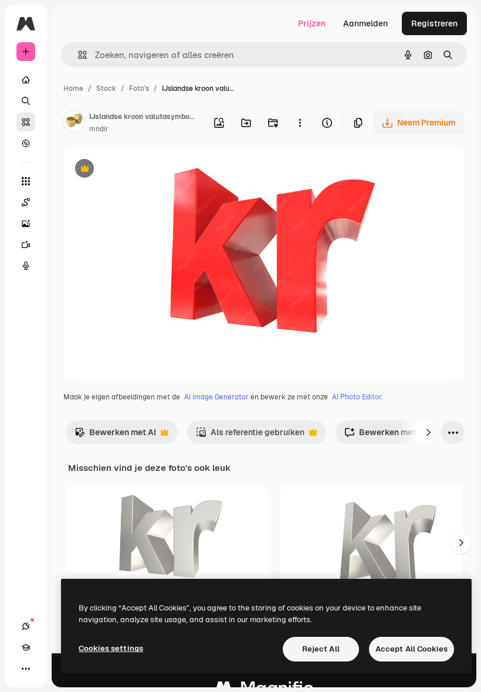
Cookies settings (111, 648)
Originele (140, 169)
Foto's (139, 88)
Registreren (434, 23)
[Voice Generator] (25, 265)
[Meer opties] (299, 122)
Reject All (321, 649)
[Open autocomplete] (78, 54)
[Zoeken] (25, 100)
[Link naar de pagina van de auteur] (73, 123)
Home (73, 88)
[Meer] (25, 668)
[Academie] (25, 647)
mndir (99, 129)
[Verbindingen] (25, 626)
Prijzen (312, 23)
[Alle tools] (25, 181)
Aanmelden (365, 23)
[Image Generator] (25, 223)
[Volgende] (428, 432)
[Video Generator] (25, 244)
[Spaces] (25, 202)
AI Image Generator (216, 397)
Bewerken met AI (115, 435)
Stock (106, 88)
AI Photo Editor (356, 397)
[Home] (25, 79)
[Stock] (25, 122)
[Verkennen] (25, 143)
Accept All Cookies (411, 649)
